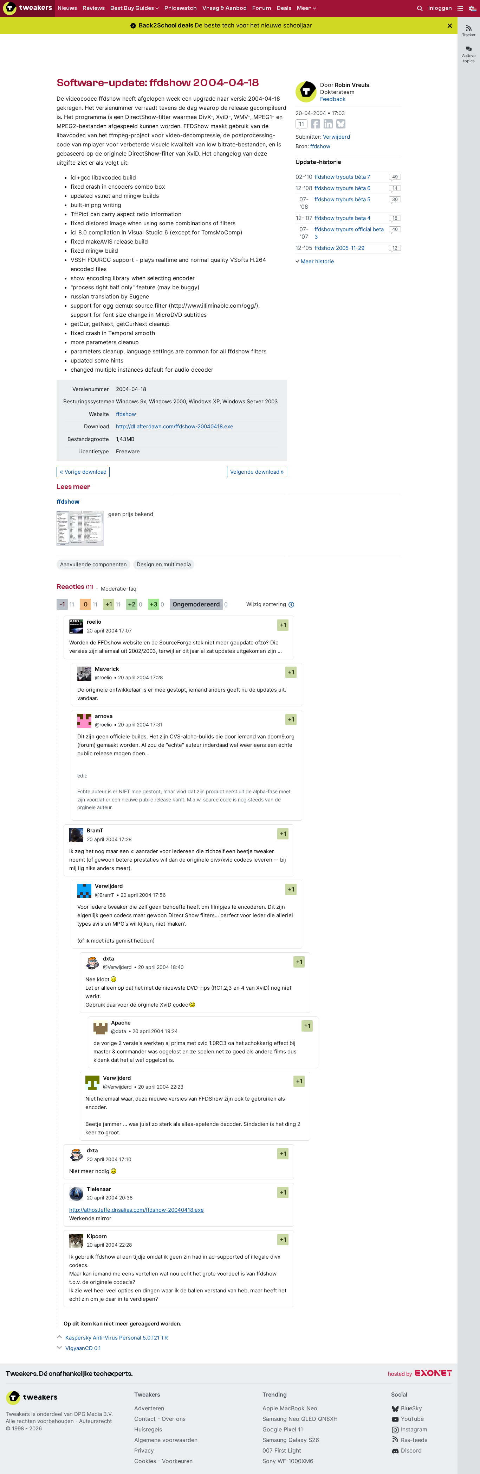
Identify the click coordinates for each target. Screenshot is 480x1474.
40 (395, 229)
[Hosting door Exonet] (420, 1374)
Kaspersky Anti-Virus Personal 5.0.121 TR (116, 1337)
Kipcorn (97, 1236)
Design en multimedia (164, 564)
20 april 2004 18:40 (161, 967)
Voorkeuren (177, 1460)
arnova (104, 716)
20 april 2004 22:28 (109, 1245)
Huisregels (148, 1429)
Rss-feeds (414, 1439)
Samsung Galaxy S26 (290, 1439)
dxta (108, 958)
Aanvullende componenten (93, 564)
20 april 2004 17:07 (109, 631)
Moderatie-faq (118, 588)
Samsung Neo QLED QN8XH (300, 1418)
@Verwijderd (117, 967)
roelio (94, 621)
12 (395, 248)
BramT (95, 830)
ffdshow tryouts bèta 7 (342, 177)
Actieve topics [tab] (468, 58)
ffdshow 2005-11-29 (339, 248)
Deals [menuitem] (284, 8)
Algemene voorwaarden (165, 1439)
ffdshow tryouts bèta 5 (342, 199)
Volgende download (254, 471)
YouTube (412, 1418)
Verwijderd (336, 136)
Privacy (144, 1450)
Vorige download (85, 471)
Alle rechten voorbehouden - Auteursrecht (59, 1421)
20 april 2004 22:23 (160, 1087)
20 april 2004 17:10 (109, 1159)
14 (395, 188)
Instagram (414, 1429)
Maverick (107, 669)
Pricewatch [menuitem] (180, 8)
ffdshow (126, 414)
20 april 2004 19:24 (155, 1031)
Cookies (145, 1460)
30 (395, 199)
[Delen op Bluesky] (340, 123)
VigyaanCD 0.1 (83, 1348)
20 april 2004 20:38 (110, 1198)
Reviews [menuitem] (94, 8)
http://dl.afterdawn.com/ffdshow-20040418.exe (174, 426)
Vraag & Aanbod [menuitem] (224, 8)
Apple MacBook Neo (289, 1408)
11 (301, 123)
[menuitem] (420, 8)
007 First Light (281, 1450)
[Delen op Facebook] (315, 123)
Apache (121, 1022)
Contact (145, 1418)
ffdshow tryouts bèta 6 (342, 188)
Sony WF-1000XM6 (287, 1460)
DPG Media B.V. (93, 1414)
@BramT (104, 895)
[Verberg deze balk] (450, 25)
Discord (411, 1450)
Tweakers (18, 1414)
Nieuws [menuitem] (67, 8)
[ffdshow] (80, 528)
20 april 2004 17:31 (140, 724)
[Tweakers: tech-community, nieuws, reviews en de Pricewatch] (27, 8)
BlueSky (411, 1408)
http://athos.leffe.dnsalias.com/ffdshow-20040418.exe (136, 1210)
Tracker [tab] (468, 34)
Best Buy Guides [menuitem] (132, 8)
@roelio (103, 677)
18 (395, 218)
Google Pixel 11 (282, 1429)
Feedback (333, 98)
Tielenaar (99, 1189)
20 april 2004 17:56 (143, 895)
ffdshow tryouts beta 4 (342, 218)
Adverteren (149, 1408)
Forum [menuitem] (261, 8)
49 (395, 176)
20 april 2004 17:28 (140, 677)
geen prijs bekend (130, 514)
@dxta (118, 1031)
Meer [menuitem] (304, 8)
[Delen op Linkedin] (328, 123)
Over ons (174, 1418)
